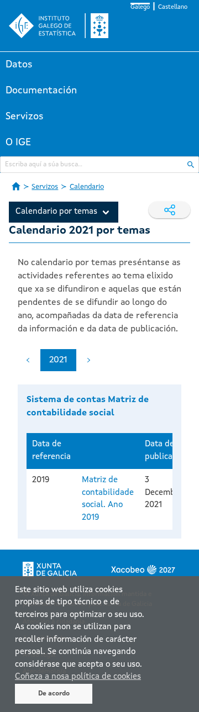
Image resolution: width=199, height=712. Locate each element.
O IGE (18, 142)
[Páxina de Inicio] (16, 186)
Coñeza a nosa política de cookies (78, 677)
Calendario (87, 187)
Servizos (25, 117)
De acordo (54, 693)
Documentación (41, 91)
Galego (140, 7)
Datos (19, 65)
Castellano (172, 7)
